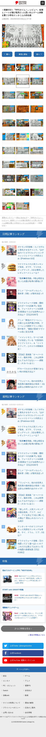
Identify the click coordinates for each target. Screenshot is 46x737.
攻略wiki (6, 695)
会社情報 (28, 712)
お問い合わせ (8, 712)
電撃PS (28, 686)
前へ (8, 54)
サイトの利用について (11, 703)
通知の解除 (29, 703)
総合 (5, 676)
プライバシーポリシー (11, 708)
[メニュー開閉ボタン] (42, 3)
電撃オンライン (8, 218)
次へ (38, 54)
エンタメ (6, 681)
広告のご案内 (30, 708)
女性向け (28, 690)
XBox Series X (21, 218)
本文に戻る (23, 54)
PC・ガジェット (9, 686)
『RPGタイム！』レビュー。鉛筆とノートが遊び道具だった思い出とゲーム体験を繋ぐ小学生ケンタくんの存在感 (22, 220)
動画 (26, 695)
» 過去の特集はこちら (36, 635)
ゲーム (27, 676)
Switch (5, 690)
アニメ (27, 681)
